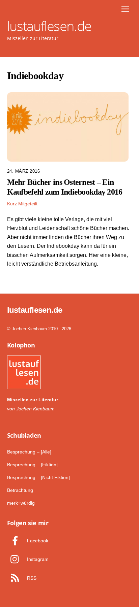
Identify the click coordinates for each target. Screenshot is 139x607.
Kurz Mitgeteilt (22, 203)
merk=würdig (21, 503)
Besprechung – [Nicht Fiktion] (38, 477)
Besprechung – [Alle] (29, 451)
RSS (31, 578)
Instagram (37, 559)
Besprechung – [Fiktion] (32, 464)
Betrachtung (20, 490)
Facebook (37, 540)
